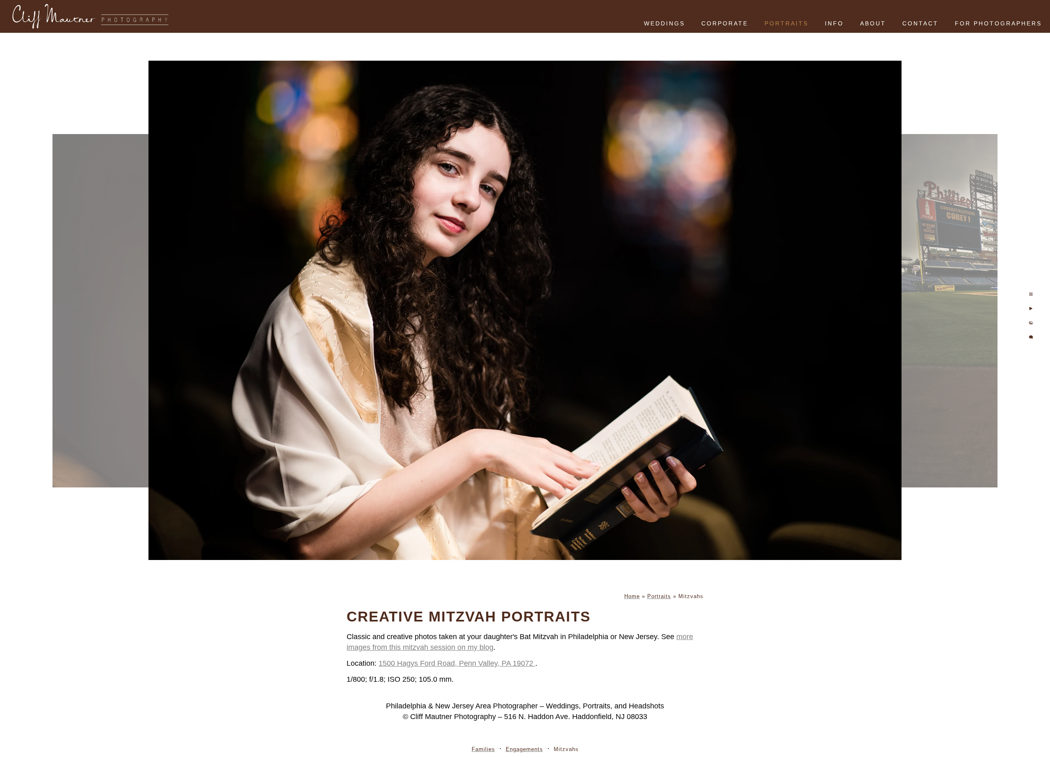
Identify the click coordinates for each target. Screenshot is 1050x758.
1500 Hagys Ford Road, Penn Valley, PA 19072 (457, 663)
